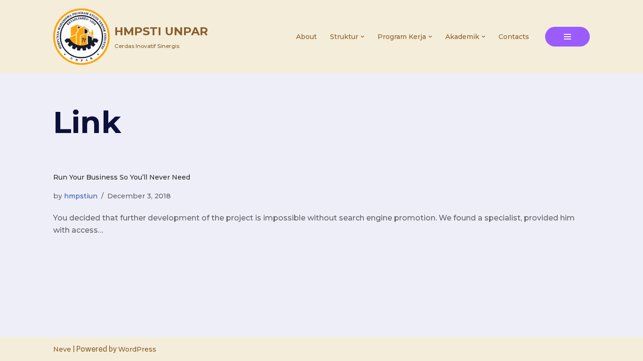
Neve (62, 349)
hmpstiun (80, 196)
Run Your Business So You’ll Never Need (121, 177)
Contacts (513, 36)
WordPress (137, 349)
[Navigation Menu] (567, 37)
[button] (362, 37)
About (306, 36)
